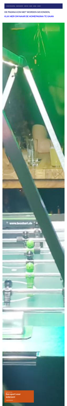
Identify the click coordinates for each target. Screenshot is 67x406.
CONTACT (39, 6)
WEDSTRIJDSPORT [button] (19, 6)
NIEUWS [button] (30, 6)
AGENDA (34, 6)
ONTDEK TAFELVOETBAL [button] (10, 6)
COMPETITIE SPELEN (9, 400)
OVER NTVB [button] (26, 6)
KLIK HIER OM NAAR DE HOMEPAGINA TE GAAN (29, 16)
